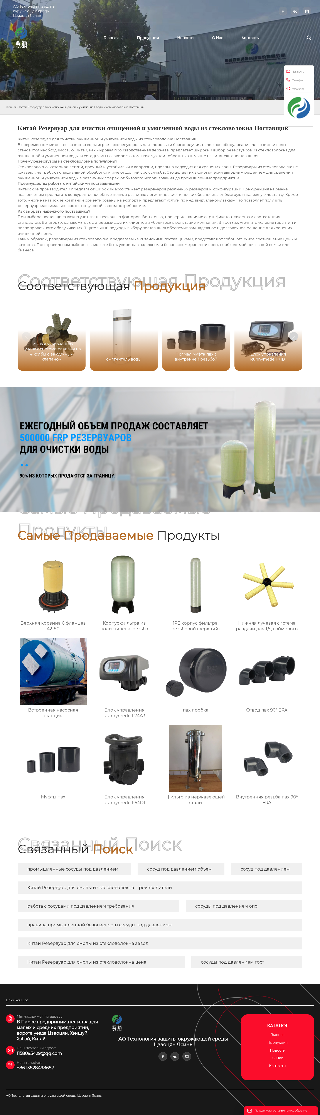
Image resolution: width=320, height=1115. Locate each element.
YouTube (21, 1000)
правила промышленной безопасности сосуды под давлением (99, 924)
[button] (293, 336)
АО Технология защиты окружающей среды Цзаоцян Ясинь (34, 11)
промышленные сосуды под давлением (72, 869)
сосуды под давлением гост (232, 962)
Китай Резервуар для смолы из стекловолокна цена (87, 962)
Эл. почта (298, 71)
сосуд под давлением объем (179, 869)
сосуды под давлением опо (226, 906)
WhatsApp (298, 89)
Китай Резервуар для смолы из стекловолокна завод (87, 943)
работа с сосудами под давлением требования (80, 906)
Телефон (297, 80)
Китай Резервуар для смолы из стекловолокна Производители (99, 887)
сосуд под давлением (265, 869)
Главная (11, 107)
